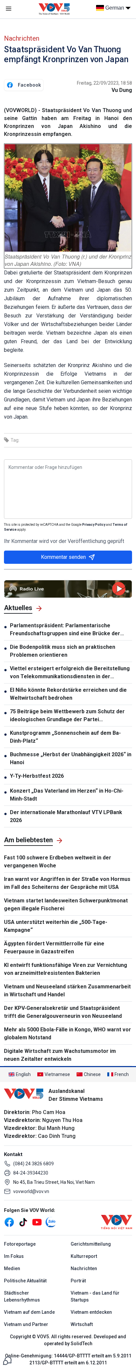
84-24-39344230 (30, 1173)
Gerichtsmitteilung (91, 1244)
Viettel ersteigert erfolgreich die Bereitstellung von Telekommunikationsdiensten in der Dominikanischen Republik (70, 673)
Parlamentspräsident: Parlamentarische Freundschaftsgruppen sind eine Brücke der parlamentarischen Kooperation (65, 630)
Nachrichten (21, 38)
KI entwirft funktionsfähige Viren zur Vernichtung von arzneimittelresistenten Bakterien (65, 969)
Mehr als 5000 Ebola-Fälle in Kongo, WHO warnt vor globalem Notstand (67, 1033)
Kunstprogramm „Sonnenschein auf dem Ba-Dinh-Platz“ (65, 737)
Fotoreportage (20, 1244)
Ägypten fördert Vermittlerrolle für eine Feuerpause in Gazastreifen (54, 947)
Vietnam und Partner (26, 1324)
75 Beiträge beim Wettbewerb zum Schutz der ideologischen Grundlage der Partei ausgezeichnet (67, 716)
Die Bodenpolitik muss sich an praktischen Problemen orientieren (62, 651)
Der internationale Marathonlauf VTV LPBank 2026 (66, 816)
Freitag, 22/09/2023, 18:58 (104, 83)
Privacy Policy (93, 524)
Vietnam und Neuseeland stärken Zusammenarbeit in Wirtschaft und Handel (67, 990)
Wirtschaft (82, 1324)
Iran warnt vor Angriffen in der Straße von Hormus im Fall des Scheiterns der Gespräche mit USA (67, 883)
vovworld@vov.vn (31, 1191)
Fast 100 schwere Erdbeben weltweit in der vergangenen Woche (57, 861)
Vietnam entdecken (91, 1312)
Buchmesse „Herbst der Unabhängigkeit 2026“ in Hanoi (70, 758)
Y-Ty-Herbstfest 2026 (37, 776)
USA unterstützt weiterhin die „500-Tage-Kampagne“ (55, 926)
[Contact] (7, 1360)
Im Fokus (14, 1256)
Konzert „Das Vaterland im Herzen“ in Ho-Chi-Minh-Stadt (66, 795)
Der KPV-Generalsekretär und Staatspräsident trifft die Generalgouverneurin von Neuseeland (63, 1012)
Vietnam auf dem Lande (29, 1312)
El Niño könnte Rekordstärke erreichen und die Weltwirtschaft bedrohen (68, 694)
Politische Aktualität (25, 1280)
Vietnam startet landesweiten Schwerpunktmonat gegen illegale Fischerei (66, 904)
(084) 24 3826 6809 (33, 1163)
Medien (12, 1268)
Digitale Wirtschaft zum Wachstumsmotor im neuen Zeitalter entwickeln (60, 1055)
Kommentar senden (63, 557)
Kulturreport (84, 1256)
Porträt (78, 1280)
